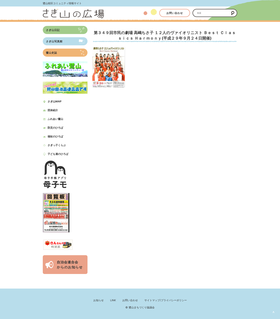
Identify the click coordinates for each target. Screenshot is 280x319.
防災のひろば (55, 127)
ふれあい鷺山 (55, 118)
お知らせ (98, 300)
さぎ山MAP (54, 101)
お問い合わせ (174, 13)
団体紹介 (53, 110)
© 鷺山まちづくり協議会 (140, 307)
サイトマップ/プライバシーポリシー (165, 300)
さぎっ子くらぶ (57, 145)
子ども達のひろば (58, 153)
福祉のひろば (55, 136)
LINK (113, 300)
